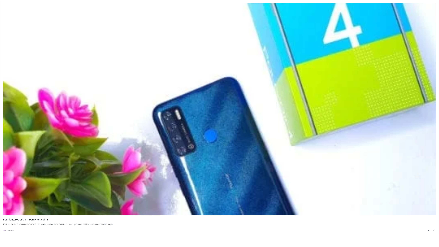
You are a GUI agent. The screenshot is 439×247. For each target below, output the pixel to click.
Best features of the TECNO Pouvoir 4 (25, 219)
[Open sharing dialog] (434, 229)
